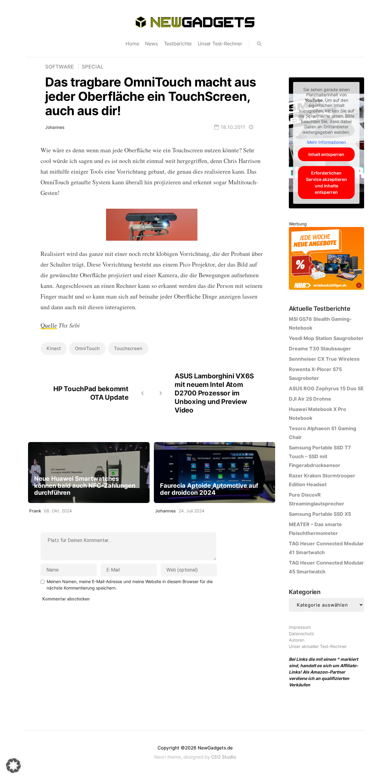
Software (59, 67)
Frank (35, 510)
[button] (13, 765)
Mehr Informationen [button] (326, 142)
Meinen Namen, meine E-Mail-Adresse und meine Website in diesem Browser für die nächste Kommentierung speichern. (130, 584)
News (151, 44)
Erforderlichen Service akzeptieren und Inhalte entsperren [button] (326, 182)
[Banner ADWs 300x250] (326, 259)
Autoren (296, 640)
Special (93, 67)
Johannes (55, 127)
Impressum (300, 627)
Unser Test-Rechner (220, 44)
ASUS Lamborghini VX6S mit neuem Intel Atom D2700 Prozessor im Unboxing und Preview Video (214, 393)
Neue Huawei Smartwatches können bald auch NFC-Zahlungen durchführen (84, 485)
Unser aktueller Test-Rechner (318, 646)
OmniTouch (87, 348)
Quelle (49, 325)
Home (132, 44)
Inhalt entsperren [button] (326, 154)
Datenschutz (301, 633)
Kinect (54, 348)
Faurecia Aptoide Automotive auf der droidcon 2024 (209, 489)
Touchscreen (128, 348)
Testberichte (178, 44)
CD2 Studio (223, 757)
